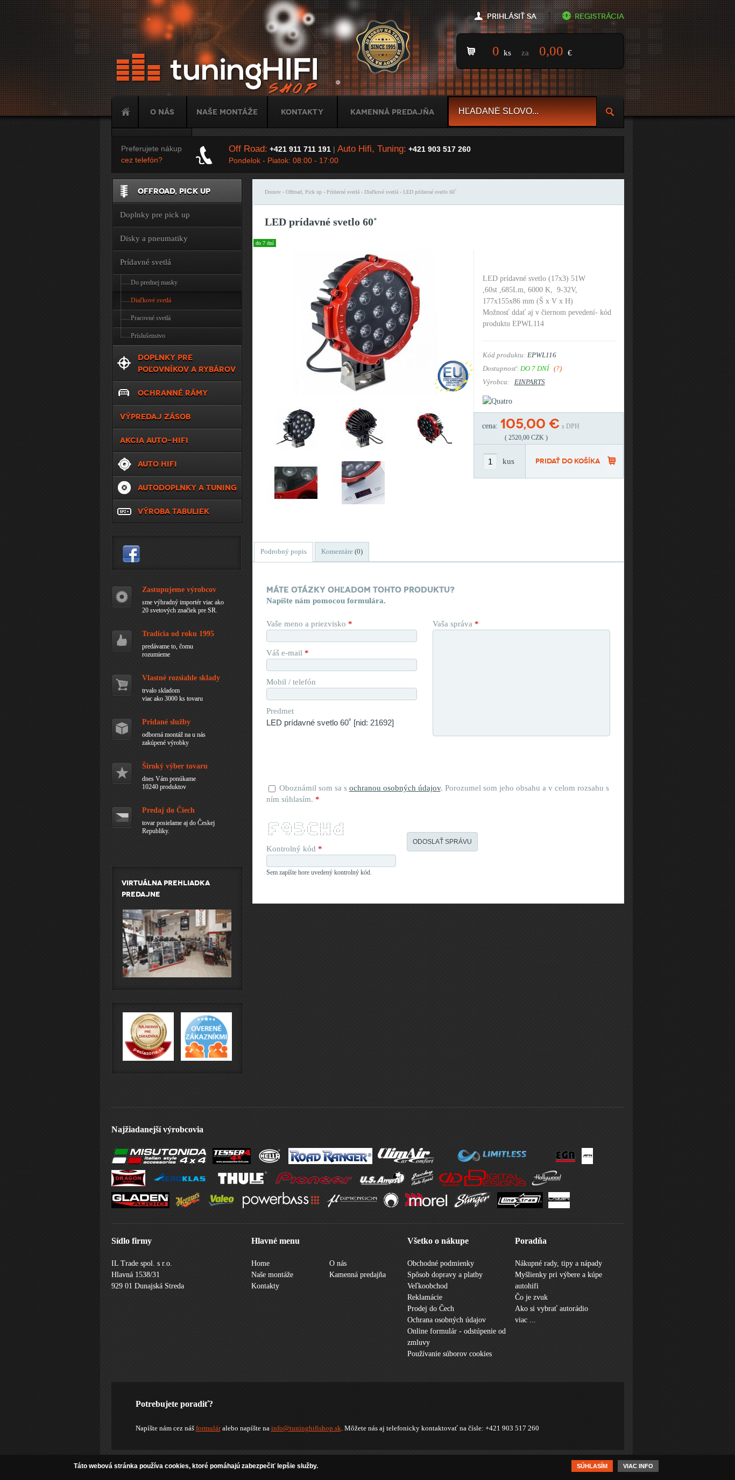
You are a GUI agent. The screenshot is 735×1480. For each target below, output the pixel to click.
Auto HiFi (157, 464)
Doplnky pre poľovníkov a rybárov (187, 363)
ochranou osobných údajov (395, 788)
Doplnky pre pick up (155, 214)
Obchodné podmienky (440, 1263)
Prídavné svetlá (343, 192)
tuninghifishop (131, 553)
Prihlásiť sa (511, 16)
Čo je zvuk (531, 1297)
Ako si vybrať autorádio (551, 1309)
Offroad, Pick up (304, 192)
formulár (208, 1428)
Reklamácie (424, 1297)
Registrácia (599, 16)
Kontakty (302, 112)
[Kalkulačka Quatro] (497, 401)
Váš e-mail (287, 653)
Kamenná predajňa (392, 112)
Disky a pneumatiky (154, 238)
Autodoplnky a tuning (187, 487)
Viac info (638, 1466)
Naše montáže (227, 112)
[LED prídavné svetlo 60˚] (363, 393)
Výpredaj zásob (155, 416)
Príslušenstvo (148, 336)
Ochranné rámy (173, 393)
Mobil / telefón (291, 682)
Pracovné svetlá (151, 318)
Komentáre (342, 551)
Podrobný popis (283, 551)
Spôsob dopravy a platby (445, 1275)
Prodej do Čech (430, 1309)
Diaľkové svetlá (381, 192)
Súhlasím (592, 1466)
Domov (273, 192)
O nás (162, 112)
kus (508, 461)
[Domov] (219, 74)
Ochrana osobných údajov (446, 1320)
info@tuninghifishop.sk (306, 1428)
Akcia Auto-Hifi (154, 440)
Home (124, 112)
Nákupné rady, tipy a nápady (558, 1263)
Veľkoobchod (427, 1286)
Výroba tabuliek (173, 511)
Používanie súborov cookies (449, 1354)
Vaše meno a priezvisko (309, 623)
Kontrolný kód (294, 848)
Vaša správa (456, 623)
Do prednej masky (154, 282)
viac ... (525, 1320)
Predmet (280, 711)
